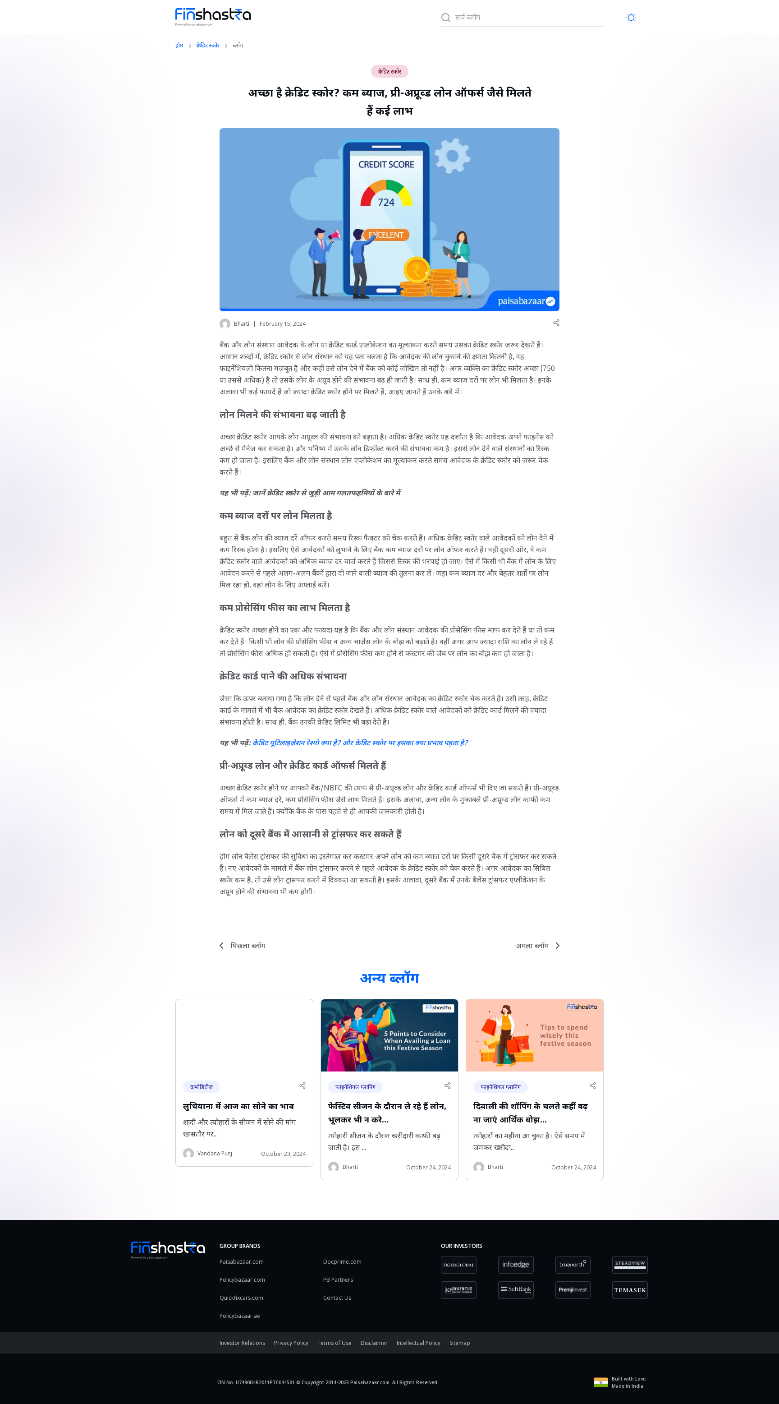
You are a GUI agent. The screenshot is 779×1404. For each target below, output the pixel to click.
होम (179, 46)
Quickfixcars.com (241, 1298)
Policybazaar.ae (240, 1316)
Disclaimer (374, 1343)
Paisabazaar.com (242, 1261)
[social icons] (555, 322)
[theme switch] (631, 17)
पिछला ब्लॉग (248, 946)
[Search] (445, 17)
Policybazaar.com (242, 1280)
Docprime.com (342, 1261)
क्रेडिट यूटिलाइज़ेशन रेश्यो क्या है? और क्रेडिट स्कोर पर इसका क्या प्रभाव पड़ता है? (359, 743)
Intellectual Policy (418, 1343)
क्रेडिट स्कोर (208, 46)
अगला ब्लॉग (532, 946)
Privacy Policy (291, 1343)
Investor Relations (242, 1343)
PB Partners (338, 1280)
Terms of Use (334, 1343)
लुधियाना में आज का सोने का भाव (238, 1107)
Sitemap (459, 1343)
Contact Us (337, 1298)
